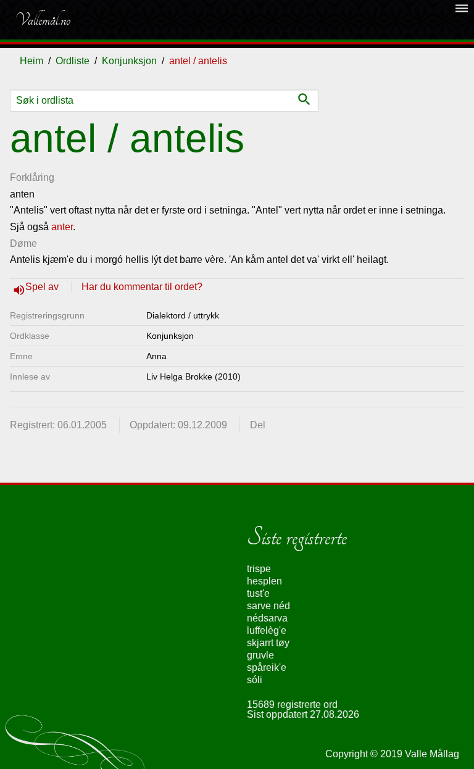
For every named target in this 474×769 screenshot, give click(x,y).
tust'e (258, 593)
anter (62, 227)
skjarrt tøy (268, 643)
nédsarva (267, 618)
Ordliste (72, 61)
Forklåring (32, 177)
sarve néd (268, 606)
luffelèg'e (266, 630)
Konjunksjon (129, 61)
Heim (31, 61)
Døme (23, 243)
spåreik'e (266, 667)
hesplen (264, 581)
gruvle (260, 655)
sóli (254, 680)
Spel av (43, 286)
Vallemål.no (42, 20)
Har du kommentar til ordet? (141, 286)
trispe (259, 568)
